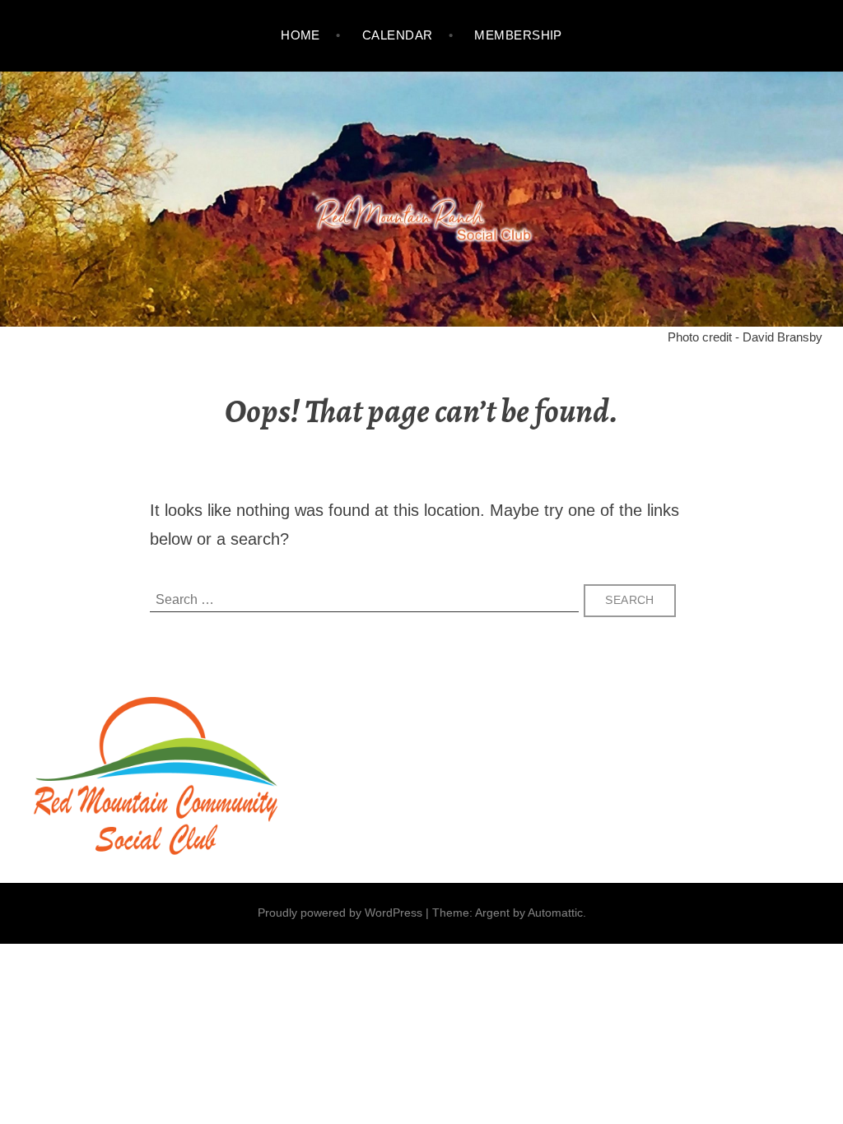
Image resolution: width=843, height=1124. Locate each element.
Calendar (397, 35)
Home (300, 35)
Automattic (555, 912)
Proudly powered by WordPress (340, 912)
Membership (518, 35)
